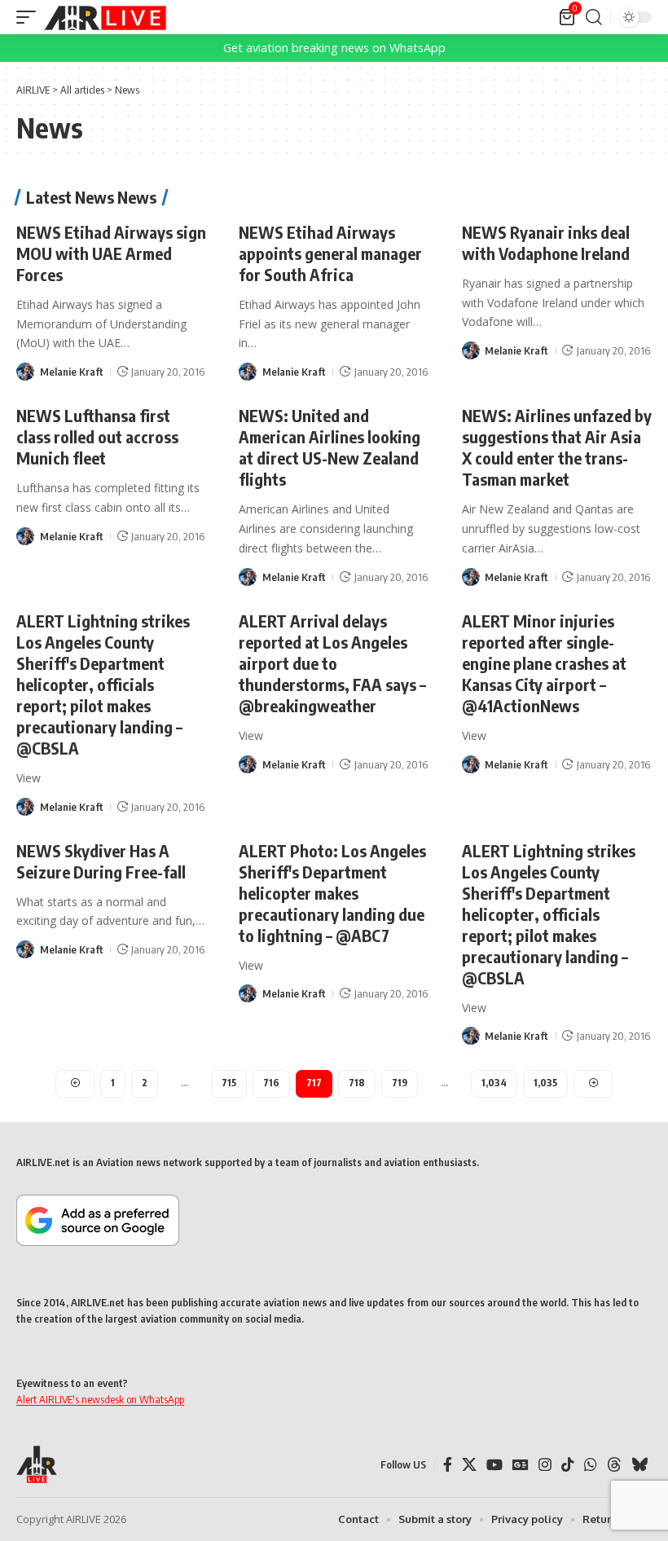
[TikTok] (567, 1464)
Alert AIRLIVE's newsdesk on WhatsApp (100, 1399)
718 (357, 1082)
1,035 (545, 1082)
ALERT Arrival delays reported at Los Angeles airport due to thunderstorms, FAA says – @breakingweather (332, 662)
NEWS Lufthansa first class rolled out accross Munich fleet (97, 436)
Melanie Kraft (71, 371)
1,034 (494, 1082)
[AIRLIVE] (105, 17)
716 (271, 1082)
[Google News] (520, 1464)
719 (399, 1082)
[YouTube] (494, 1464)
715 (229, 1082)
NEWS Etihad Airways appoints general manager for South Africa (330, 253)
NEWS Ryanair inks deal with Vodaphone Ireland (546, 242)
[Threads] (614, 1464)
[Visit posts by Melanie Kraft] (25, 372)
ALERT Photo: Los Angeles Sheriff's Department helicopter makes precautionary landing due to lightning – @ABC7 (332, 892)
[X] (469, 1464)
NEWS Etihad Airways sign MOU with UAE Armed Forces (111, 253)
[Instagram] (545, 1464)
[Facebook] (447, 1464)
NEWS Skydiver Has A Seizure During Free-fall (101, 861)
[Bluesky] (639, 1464)
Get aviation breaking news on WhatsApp (334, 47)
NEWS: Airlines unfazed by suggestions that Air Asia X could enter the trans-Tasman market (557, 447)
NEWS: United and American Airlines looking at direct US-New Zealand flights (329, 447)
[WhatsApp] (590, 1464)
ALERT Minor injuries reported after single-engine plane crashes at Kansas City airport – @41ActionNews (544, 662)
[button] (30, 17)
